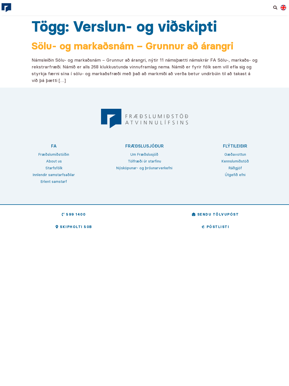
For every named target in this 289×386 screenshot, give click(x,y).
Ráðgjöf (235, 168)
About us (54, 161)
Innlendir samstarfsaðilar (54, 174)
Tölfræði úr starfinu (144, 161)
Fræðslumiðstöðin (53, 154)
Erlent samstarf (54, 181)
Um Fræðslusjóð (144, 154)
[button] (275, 7)
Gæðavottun (235, 154)
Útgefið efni (235, 174)
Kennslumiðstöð (235, 161)
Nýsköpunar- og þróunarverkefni (144, 168)
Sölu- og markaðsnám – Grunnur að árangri (132, 46)
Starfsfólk (53, 168)
